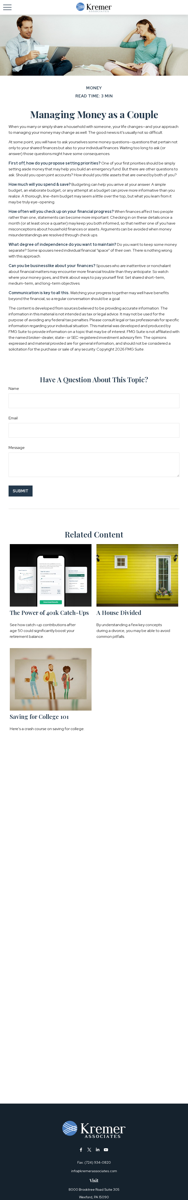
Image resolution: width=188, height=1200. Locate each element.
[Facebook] (81, 1149)
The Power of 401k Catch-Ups (49, 612)
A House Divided (118, 612)
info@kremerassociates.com (94, 1171)
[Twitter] (89, 1149)
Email (13, 418)
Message (17, 447)
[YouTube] (106, 1149)
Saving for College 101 (39, 716)
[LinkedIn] (97, 1149)
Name (14, 388)
